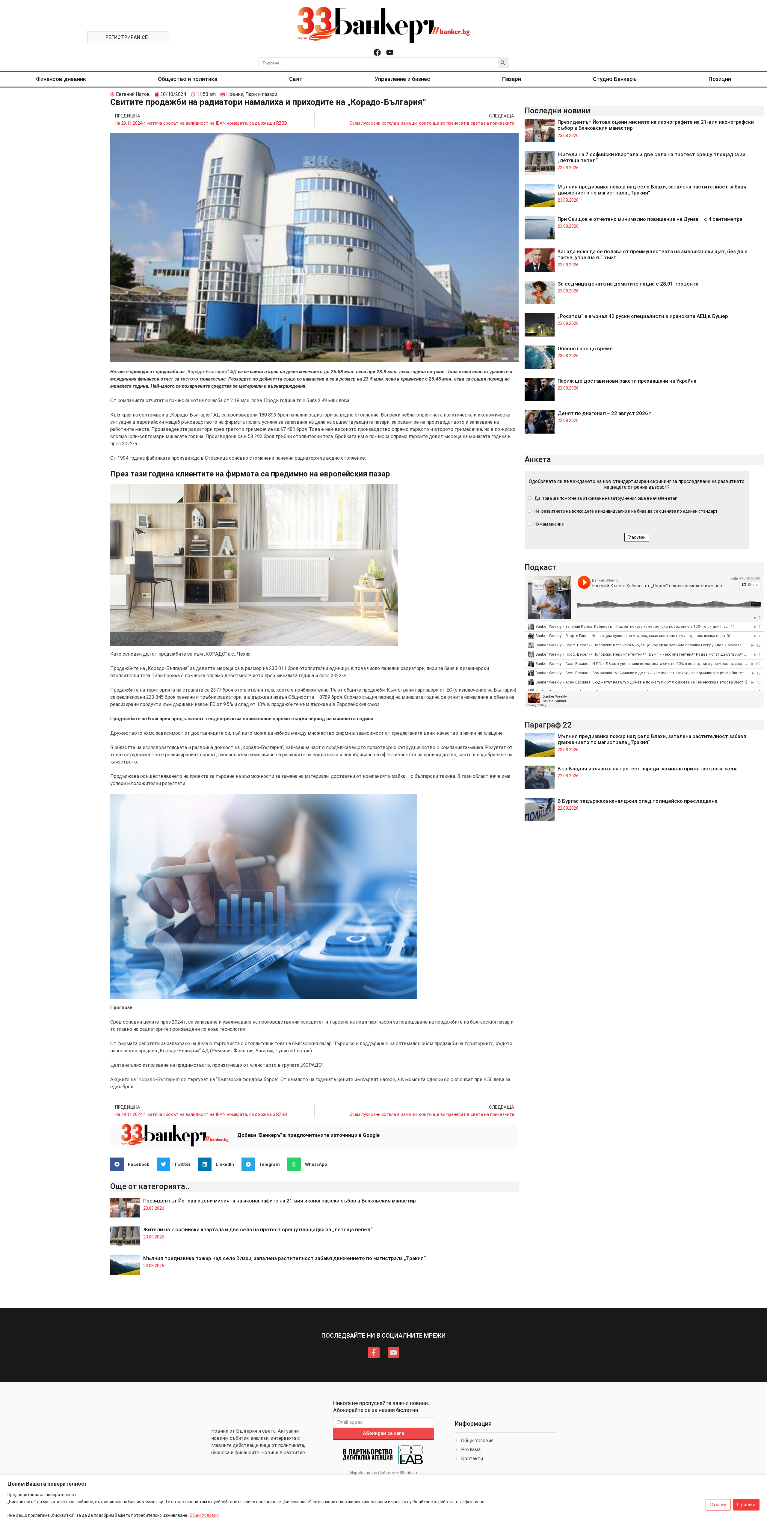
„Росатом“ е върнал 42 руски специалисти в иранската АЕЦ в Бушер (643, 316)
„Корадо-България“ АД (211, 372)
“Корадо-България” (158, 1079)
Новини (234, 94)
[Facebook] (377, 52)
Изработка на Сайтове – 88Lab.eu (383, 1472)
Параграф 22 (548, 724)
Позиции (720, 79)
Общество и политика (187, 79)
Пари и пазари (261, 94)
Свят (296, 79)
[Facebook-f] (373, 1352)
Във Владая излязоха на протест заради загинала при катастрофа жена (648, 769)
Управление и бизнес (402, 79)
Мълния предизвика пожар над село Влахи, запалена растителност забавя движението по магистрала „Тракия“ (284, 1258)
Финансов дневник (61, 79)
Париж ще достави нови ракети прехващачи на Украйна (627, 381)
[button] (132, 1164)
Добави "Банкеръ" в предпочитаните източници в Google (308, 1135)
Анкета (538, 459)
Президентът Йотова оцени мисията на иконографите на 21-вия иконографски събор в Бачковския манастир (279, 1201)
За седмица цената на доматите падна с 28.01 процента (628, 284)
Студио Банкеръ (615, 79)
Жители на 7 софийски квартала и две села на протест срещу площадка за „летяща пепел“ (257, 1229)
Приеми (746, 1505)
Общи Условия (204, 1515)
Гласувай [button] (637, 537)
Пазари (511, 79)
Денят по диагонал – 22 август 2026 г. (605, 413)
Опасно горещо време (585, 348)
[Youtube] (390, 52)
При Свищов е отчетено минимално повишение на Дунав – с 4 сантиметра (650, 219)
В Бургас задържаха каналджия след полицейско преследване (638, 801)
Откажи (718, 1505)
